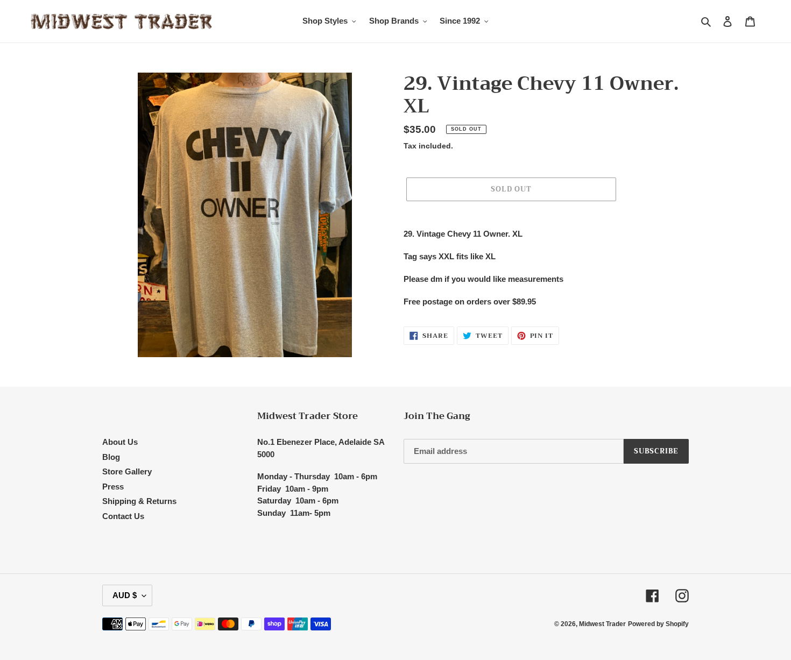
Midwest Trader (602, 624)
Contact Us (123, 516)
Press (113, 486)
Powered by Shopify (658, 624)
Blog (111, 457)
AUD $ (124, 595)
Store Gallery (127, 471)
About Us (120, 441)
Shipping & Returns (139, 501)
